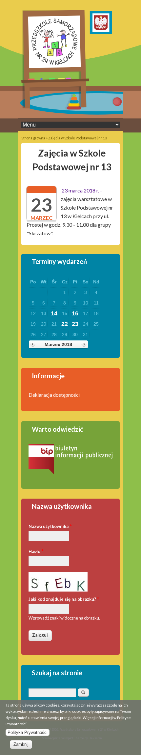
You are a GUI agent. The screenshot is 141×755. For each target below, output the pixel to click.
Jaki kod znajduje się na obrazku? (64, 598)
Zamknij (21, 744)
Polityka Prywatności (28, 732)
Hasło (36, 551)
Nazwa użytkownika (50, 526)
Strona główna (33, 138)
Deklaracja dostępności (54, 395)
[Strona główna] (55, 106)
